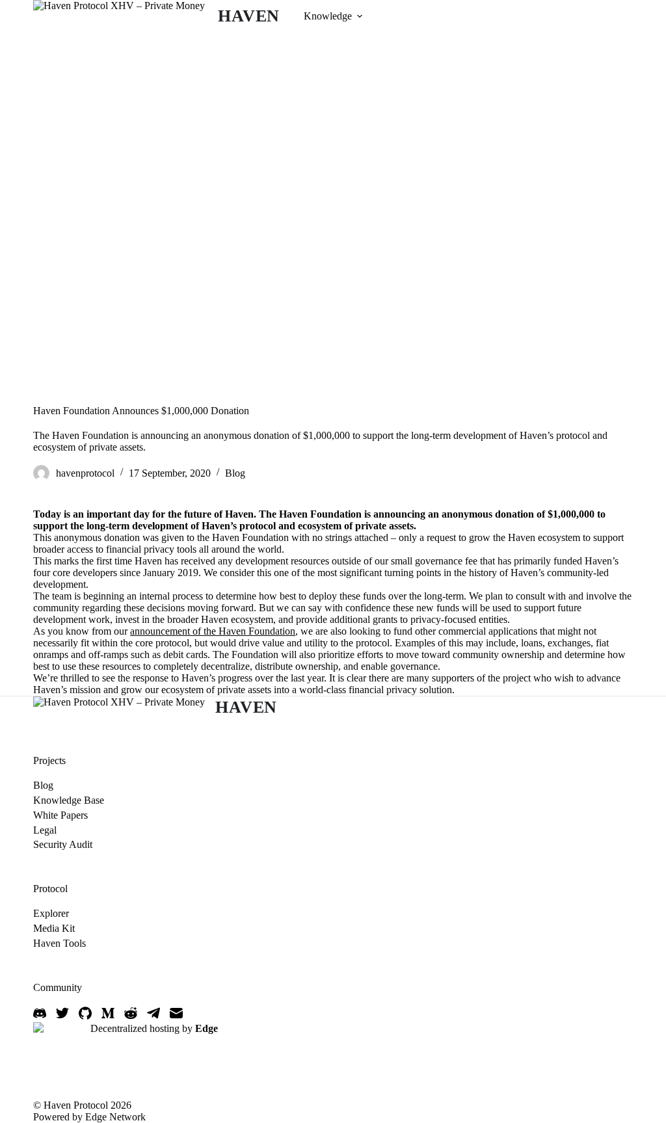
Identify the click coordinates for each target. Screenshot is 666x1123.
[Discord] (39, 1013)
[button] (359, 16)
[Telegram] (153, 1013)
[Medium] (107, 1013)
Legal (45, 830)
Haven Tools (59, 943)
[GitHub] (85, 1013)
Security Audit (62, 844)
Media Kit (54, 928)
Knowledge (328, 15)
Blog (235, 473)
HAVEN (249, 16)
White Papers (60, 815)
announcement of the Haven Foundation (212, 631)
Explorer (51, 913)
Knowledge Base (68, 800)
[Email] (176, 1013)
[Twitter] (62, 1013)
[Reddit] (130, 1013)
